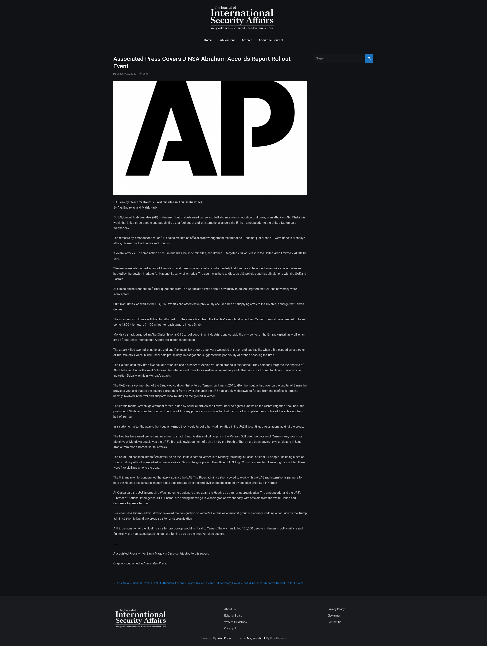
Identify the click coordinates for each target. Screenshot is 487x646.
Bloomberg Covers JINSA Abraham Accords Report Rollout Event (262, 583)
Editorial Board (233, 615)
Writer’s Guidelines (235, 622)
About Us (230, 609)
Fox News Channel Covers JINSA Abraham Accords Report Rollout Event (163, 583)
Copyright (230, 628)
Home (208, 40)
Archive (247, 40)
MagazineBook (256, 638)
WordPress (224, 638)
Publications (226, 40)
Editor (146, 73)
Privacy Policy (336, 609)
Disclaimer (334, 615)
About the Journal (271, 40)
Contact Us (334, 622)
